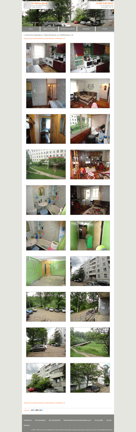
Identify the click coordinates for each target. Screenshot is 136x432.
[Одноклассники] (35, 410)
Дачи (31, 29)
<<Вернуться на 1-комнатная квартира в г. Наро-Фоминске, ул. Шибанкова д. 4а (44, 38)
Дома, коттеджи (49, 29)
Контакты (27, 425)
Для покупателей (54, 420)
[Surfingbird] (42, 410)
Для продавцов (40, 420)
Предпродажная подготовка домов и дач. (77, 420)
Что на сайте (99, 420)
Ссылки (108, 420)
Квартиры (86, 29)
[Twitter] (33, 410)
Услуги (104, 29)
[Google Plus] (40, 410)
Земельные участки (68, 29)
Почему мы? (28, 420)
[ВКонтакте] (32, 410)
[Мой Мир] (37, 410)
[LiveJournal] (38, 410)
